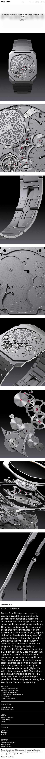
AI (33, 2)
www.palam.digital (6, 746)
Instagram (4, 730)
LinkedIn (3, 734)
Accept (22, 20)
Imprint (3, 721)
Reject (11, 757)
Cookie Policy (19, 754)
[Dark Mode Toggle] (22, 2)
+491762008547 (6, 744)
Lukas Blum (10, 707)
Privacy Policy (5, 719)
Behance (4, 732)
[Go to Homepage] (5, 2)
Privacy (4, 754)
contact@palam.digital (8, 742)
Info (42, 2)
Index (37, 2)
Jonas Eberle (9, 709)
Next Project (6, 604)
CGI (30, 2)
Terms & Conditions (7, 717)
